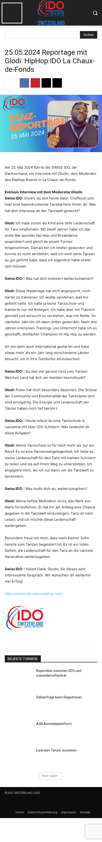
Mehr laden (49, 776)
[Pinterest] (35, 83)
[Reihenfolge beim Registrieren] (18, 705)
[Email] (46, 83)
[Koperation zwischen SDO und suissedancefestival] (18, 678)
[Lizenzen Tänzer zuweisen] (18, 758)
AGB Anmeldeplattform (54, 724)
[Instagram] (19, 802)
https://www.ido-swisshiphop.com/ (34, 593)
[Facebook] (24, 83)
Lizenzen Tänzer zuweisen (56, 750)
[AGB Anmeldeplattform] (18, 731)
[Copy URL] (57, 83)
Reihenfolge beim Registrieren (59, 697)
